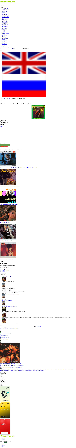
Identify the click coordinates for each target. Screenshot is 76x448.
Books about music (4, 44)
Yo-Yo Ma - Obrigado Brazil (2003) (7, 300)
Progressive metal (4, 13)
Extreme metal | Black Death (5, 15)
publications (37, 326)
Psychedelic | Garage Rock (5, 8)
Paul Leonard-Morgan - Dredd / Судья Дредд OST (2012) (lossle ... (11, 282)
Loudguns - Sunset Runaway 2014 (6, 276)
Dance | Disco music (4, 27)
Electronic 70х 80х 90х (5, 21)
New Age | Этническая (5, 24)
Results (1, 385)
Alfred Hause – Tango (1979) (5, 222)
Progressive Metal (22, 370)
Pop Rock (15, 370)
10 (0, 270)
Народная (2, 377)
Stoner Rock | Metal (4, 14)
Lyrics (2, 5)
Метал (2, 376)
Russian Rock (3, 39)
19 (3, 271)
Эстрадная (2, 383)
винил (43, 370)
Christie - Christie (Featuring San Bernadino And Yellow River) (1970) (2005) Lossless (11, 367)
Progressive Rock (27, 370)
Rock (38, 370)
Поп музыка (3, 379)
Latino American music (5, 38)
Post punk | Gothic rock (5, 19)
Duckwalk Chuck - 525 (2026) (4, 339)
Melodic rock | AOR (4, 11)
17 (0, 271)
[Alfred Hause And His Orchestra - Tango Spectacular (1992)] (8, 184)
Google (3, 446)
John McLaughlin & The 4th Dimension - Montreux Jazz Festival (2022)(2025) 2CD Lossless (12, 365)
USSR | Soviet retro (4, 35)
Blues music (3, 31)
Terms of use (3, 438)
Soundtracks (3, 30)
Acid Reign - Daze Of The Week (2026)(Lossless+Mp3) (9, 306)
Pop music (3, 25)
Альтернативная (3, 373)
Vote (1, 384)
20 (4, 271)
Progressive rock (4, 10)
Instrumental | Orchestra (5, 26)
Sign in (28, 48)
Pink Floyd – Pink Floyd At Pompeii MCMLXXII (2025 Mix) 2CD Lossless (10, 328)
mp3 (11, 370)
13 (4, 270)
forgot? (13, 48)
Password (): (12, 48)
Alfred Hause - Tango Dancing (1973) (6, 240)
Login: (1, 48)
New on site (3, 439)
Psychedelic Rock (31, 370)
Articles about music (4, 43)
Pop (12, 370)
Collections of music (4, 40)
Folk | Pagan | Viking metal (5, 17)
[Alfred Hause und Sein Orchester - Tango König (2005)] (8, 202)
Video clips (3, 41)
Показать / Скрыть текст (4, 126)
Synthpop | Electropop (4, 22)
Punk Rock (35, 370)
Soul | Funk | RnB (4, 29)
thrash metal (40, 370)
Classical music (4, 34)
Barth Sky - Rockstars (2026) (4, 335)
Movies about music (4, 42)
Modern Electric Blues (7, 370)
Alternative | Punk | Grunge (5, 18)
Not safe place (25, 48)
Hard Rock (3, 12)
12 (3, 270)
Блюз (2, 374)
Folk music (3, 36)
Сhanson (3, 37)
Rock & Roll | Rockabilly (5, 9)
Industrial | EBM (4, 20)
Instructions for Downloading (4, 146)
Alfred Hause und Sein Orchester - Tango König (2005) (9, 204)
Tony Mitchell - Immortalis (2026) (4, 337)
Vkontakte (3, 445)
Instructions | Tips (4, 45)
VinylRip (3, 46)
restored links (40, 326)
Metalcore (3, 370)
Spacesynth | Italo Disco (5, 23)
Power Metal (18, 370)
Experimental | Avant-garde (5, 33)
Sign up (1, 50)
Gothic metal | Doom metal (5, 16)
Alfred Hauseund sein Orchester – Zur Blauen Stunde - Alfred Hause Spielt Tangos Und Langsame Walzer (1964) (18, 167)
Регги (2, 378)
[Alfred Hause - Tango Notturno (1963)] (8, 257)
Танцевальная (3, 381)
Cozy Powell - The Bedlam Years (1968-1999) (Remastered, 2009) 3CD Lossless (10, 363)
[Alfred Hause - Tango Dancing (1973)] (8, 239)
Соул (2, 380)
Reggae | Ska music (4, 28)
